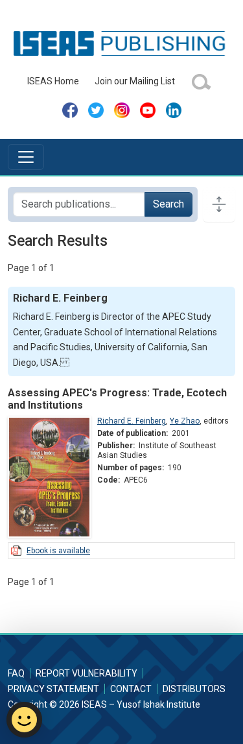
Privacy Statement (53, 689)
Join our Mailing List (135, 81)
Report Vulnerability (86, 673)
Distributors (194, 689)
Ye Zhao (185, 421)
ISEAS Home (53, 81)
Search (168, 204)
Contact (131, 689)
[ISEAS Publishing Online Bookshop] (121, 43)
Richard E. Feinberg (131, 421)
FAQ (16, 673)
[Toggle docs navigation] (219, 204)
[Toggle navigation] (26, 157)
